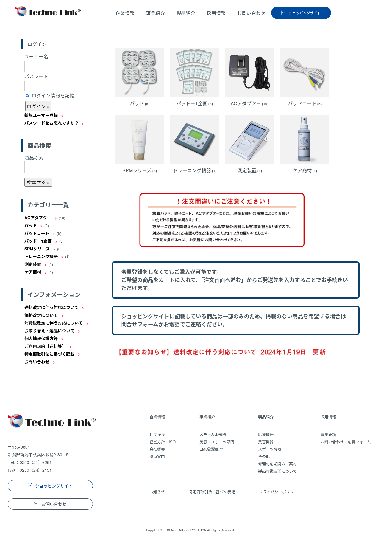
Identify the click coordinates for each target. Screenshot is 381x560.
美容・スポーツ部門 (216, 442)
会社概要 (157, 449)
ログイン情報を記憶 (52, 95)
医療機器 (266, 434)
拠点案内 (157, 456)
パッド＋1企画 (38, 241)
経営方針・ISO (162, 442)
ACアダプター (37, 218)
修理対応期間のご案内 (277, 463)
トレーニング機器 (41, 256)
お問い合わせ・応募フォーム (346, 442)
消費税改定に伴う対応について (53, 323)
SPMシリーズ (37, 249)
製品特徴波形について (277, 471)
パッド (30, 225)
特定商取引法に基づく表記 (212, 491)
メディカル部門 (212, 434)
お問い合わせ (36, 361)
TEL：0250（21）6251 (30, 462)
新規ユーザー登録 (41, 115)
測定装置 (32, 264)
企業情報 (125, 13)
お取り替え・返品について (49, 330)
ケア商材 (32, 272)
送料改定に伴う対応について (51, 307)
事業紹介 (207, 417)
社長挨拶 (157, 434)
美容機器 (266, 442)
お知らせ (157, 491)
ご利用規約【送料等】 (45, 346)
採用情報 (328, 417)
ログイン (36, 44)
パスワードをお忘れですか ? (51, 123)
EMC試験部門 (211, 449)
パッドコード (36, 233)
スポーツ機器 (269, 449)
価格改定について (41, 315)
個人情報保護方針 (41, 338)
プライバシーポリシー (278, 491)
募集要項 (328, 434)
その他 (264, 456)
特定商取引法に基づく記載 (49, 354)
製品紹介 (266, 417)
